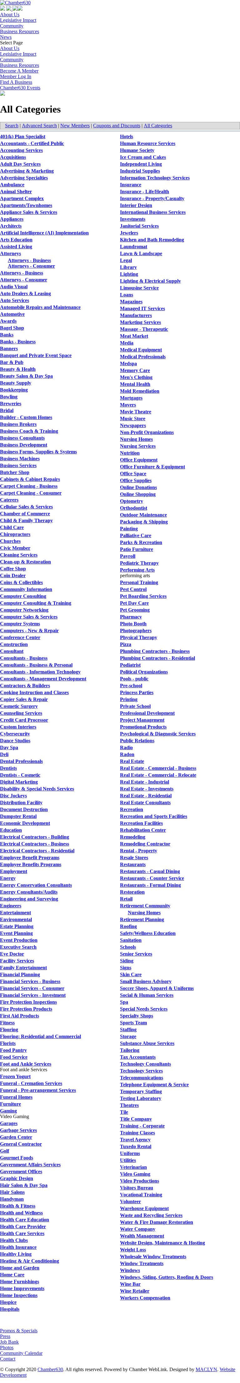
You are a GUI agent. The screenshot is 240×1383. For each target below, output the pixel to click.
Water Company (137, 1229)
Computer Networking (24, 610)
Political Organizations (144, 671)
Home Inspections (19, 1295)
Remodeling (132, 837)
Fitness (7, 1022)
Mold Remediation (139, 391)
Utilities (128, 1160)
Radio (126, 747)
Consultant (11, 651)
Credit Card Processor (24, 720)
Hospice (8, 1302)
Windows (130, 1270)
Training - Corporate (142, 1125)
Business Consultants (22, 438)
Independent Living (141, 164)
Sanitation (131, 940)
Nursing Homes (136, 439)
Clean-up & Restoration (25, 561)
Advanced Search (39, 125)
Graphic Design (16, 1178)
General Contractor (21, 1144)
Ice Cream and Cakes (143, 157)
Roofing (128, 926)
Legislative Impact (18, 20)
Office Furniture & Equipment (152, 466)
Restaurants (133, 864)
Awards (8, 321)
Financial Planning (20, 974)
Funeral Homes (16, 1097)
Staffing (128, 1029)
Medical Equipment (141, 349)
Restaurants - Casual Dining (150, 871)
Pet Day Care (134, 603)
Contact (7, 1358)
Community (11, 25)
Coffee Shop (13, 568)
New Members (75, 125)
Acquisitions (13, 157)
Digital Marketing (19, 782)
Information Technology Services (155, 177)
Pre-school (131, 685)
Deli (4, 754)
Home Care (12, 1274)
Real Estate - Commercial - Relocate (158, 775)
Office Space (133, 473)
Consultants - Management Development (43, 678)
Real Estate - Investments (146, 788)
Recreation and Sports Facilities (153, 816)
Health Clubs (14, 1240)
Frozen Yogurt (15, 1076)
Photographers (136, 630)
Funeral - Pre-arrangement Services (38, 1090)
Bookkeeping (14, 389)
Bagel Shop (12, 328)
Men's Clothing (136, 377)
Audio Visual (14, 286)
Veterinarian (133, 1167)
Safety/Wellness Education (148, 933)
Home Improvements (22, 1288)
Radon (127, 754)
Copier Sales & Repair (24, 699)
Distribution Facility (21, 802)
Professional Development (147, 713)
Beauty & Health (18, 369)
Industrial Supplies (140, 171)
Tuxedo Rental (135, 1146)
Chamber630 (50, 1369)
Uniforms (130, 1153)
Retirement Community (145, 905)
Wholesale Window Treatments (153, 1256)
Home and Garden (19, 1267)
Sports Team (133, 1022)
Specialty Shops (136, 1015)
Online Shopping (138, 494)
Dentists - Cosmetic (20, 775)
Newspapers (133, 425)
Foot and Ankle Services (25, 1064)
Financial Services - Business (30, 981)
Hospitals (9, 1309)
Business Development (23, 444)
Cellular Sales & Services (26, 506)
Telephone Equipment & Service (154, 1084)
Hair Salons (12, 1192)
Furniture (10, 1104)
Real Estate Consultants (145, 802)
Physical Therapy (138, 637)
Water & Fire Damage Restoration (156, 1222)
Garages (9, 1123)
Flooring (9, 1029)
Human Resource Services (147, 143)
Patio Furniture (136, 549)
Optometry (131, 501)
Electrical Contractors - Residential (37, 850)
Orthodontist (133, 508)
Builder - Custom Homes (26, 417)
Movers (128, 404)
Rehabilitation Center (143, 830)
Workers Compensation (145, 1297)
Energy (8, 878)
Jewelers (129, 232)
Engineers (10, 905)
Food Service (14, 1057)
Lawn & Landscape (141, 253)
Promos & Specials (19, 1330)
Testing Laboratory (140, 1098)
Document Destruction (24, 809)
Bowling (9, 396)
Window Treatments (141, 1263)
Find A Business (16, 82)
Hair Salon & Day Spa (24, 1185)
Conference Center (20, 637)
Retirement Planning (142, 919)
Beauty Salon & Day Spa (26, 376)
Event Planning (16, 933)
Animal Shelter (16, 191)
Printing (129, 699)
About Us (9, 14)
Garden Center (16, 1137)
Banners (9, 348)
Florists (8, 1043)
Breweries (10, 403)
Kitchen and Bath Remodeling (152, 239)
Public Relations (137, 740)
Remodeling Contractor (145, 843)
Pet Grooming (135, 610)
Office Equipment (139, 459)
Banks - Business (18, 341)
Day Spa (9, 747)
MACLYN (206, 1369)
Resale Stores (134, 857)
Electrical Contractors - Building (34, 837)
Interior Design (136, 205)
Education (11, 830)
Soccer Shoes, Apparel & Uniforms (157, 988)
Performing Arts (137, 570)
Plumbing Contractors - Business (155, 651)
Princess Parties (136, 692)
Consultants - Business (24, 658)
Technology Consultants (145, 1064)
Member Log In (15, 76)
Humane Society (137, 150)
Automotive (12, 314)
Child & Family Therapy (26, 520)
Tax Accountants (138, 1057)
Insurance (130, 184)
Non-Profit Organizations (147, 432)
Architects (11, 226)
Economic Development (25, 823)
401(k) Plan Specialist (22, 136)
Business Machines (20, 458)
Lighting (129, 274)
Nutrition (130, 453)
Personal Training (139, 582)
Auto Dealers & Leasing (25, 293)
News (6, 37)
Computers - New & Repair (29, 630)
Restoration (132, 892)
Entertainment (15, 912)
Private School (135, 706)
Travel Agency (135, 1139)
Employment (13, 871)
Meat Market (134, 336)
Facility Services (17, 960)
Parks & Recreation (141, 542)
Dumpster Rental (18, 816)
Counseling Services (21, 713)
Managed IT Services (142, 308)
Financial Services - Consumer (32, 988)
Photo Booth (133, 623)
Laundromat (133, 246)
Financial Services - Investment (33, 995)
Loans (126, 294)
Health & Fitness (17, 1206)
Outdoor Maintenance (143, 514)
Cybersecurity (15, 733)
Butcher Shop (14, 472)
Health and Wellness (21, 1212)
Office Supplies (136, 480)
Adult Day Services (20, 164)
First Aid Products (19, 1015)
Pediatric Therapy (139, 563)
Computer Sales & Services (29, 616)
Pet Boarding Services (143, 596)
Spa (124, 1002)
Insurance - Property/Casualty (152, 198)
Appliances (11, 219)
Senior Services (136, 953)
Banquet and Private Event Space (36, 355)
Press (5, 1336)
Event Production (19, 940)
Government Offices (21, 1171)
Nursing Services (138, 446)
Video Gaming (135, 1174)
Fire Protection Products (26, 1009)
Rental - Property (138, 850)
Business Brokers (18, 424)
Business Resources (19, 31)
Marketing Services (140, 322)
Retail (126, 898)
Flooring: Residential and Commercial (40, 1036)
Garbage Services (18, 1130)
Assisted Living (16, 246)
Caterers (9, 499)
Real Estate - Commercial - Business (158, 768)
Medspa (128, 363)
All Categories (158, 125)
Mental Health (135, 384)
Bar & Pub (11, 362)
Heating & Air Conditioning (29, 1261)
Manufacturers (136, 315)
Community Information (26, 589)
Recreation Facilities (141, 823)
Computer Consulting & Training (35, 603)
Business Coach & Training (29, 431)
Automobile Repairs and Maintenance (40, 307)
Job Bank (9, 1342)
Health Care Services (22, 1233)
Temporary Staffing (141, 1091)
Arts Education (16, 239)
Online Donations (138, 487)
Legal (126, 260)
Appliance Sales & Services (28, 212)
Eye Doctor (12, 953)
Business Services (18, 465)
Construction (14, 644)
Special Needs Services (144, 1009)
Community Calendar (21, 1353)
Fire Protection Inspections (28, 1002)
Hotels (126, 136)
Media (126, 343)
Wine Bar (130, 1284)
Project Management (142, 720)
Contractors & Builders (25, 685)
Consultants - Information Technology (40, 671)
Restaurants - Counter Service (152, 878)
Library (128, 267)
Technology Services (141, 1070)
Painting (129, 528)
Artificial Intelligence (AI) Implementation (44, 232)
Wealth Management (142, 1236)
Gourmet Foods (16, 1157)
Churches (10, 541)
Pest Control (133, 589)
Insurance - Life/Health (144, 191)
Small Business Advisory (146, 981)
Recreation (131, 809)
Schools (128, 947)
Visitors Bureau (136, 1187)
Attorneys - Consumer (31, 266)
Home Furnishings (19, 1281)
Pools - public (134, 678)
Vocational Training (141, 1194)
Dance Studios (15, 740)
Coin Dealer (13, 575)
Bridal (6, 410)
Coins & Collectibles (21, 582)
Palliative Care (135, 535)
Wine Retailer (134, 1291)
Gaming (8, 1110)
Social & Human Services (146, 995)
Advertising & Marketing (27, 171)
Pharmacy (131, 616)
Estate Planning (16, 926)
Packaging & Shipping (144, 521)
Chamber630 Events (20, 87)
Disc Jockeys (13, 795)
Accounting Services (21, 150)
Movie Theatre (135, 411)
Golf (4, 1150)
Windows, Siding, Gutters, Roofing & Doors (166, 1277)
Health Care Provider (23, 1226)
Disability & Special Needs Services (37, 788)
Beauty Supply (15, 383)
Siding (126, 960)
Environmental (16, 919)
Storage (128, 1036)
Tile (124, 1112)
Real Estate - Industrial (144, 782)
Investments (132, 219)
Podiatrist (130, 665)
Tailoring (129, 1050)
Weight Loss (133, 1249)
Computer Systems (20, 623)
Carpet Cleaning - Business (29, 486)
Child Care (12, 527)
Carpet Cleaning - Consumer (31, 493)
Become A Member (19, 70)
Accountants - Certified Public (32, 143)
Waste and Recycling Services (151, 1215)
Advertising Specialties (24, 177)
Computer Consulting (23, 596)
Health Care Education (24, 1219)
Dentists (8, 768)
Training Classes (137, 1132)
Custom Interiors (18, 726)
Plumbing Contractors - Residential (157, 658)
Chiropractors (15, 534)
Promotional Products (143, 726)
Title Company (136, 1119)
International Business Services (153, 212)
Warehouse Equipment (144, 1208)
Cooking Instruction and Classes (34, 692)
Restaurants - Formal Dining (150, 885)
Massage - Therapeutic (144, 329)
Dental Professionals (21, 761)
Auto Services (14, 300)
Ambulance (12, 184)
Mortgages (131, 398)
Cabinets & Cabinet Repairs (30, 479)
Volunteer (130, 1201)
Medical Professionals (143, 356)
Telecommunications (141, 1077)
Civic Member (15, 548)
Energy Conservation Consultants (36, 885)
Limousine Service (139, 287)
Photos (6, 1347)
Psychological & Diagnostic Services (158, 733)
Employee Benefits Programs (30, 864)
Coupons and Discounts (116, 125)
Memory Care (135, 370)
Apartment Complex (22, 198)
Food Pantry (13, 1050)
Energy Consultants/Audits (29, 892)
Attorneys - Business (29, 260)
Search (11, 125)
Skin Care (131, 974)
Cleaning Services (19, 555)
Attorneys (10, 253)
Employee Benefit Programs (29, 857)
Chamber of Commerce (25, 513)
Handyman (12, 1199)
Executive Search (18, 947)
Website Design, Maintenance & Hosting (162, 1242)
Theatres (129, 1105)
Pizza (125, 644)
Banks (6, 334)
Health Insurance (18, 1247)
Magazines (131, 301)
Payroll (127, 556)
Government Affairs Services (30, 1164)
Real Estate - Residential (146, 795)
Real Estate (132, 761)
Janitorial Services (139, 226)
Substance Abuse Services (147, 1043)
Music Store (132, 418)
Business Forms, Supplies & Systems (38, 451)
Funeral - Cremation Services (31, 1083)
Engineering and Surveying (29, 898)
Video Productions (139, 1181)
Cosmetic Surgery (19, 706)
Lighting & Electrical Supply (150, 281)
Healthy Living (16, 1254)
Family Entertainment (23, 967)
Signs (125, 967)
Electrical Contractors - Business (34, 843)
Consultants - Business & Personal (36, 665)
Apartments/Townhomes (26, 205)
